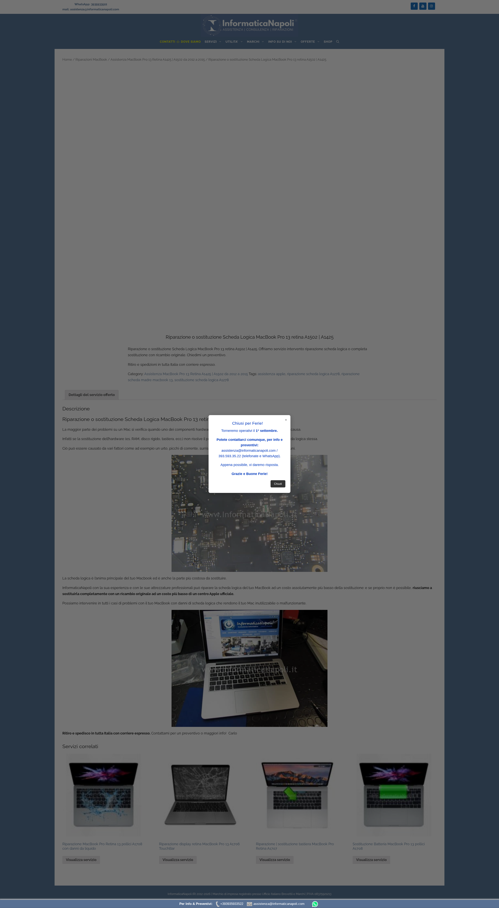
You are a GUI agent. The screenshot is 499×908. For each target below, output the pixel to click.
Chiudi (278, 483)
